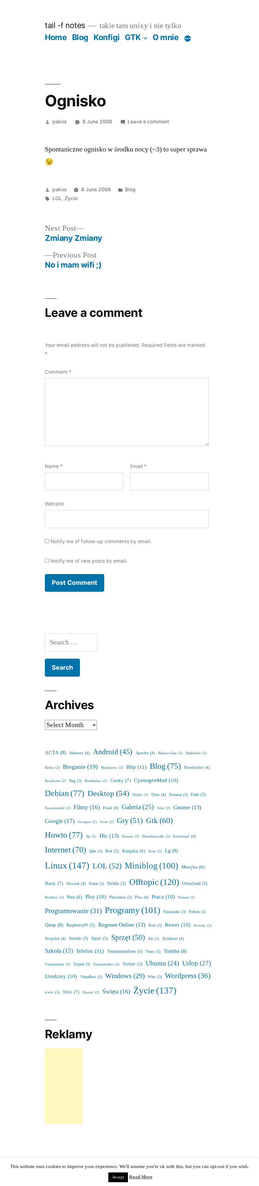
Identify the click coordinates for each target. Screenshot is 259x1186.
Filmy (87, 807)
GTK (133, 37)
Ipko (95, 851)
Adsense (79, 753)
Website (54, 504)
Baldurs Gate (170, 753)
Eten (198, 794)
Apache (145, 753)
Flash (110, 807)
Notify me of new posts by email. (89, 561)
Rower (177, 925)
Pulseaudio (174, 912)
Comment (58, 372)
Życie (71, 198)
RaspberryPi (80, 925)
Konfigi (106, 37)
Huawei (130, 836)
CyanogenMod (156, 780)
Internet (65, 850)
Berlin (52, 768)
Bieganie (80, 767)
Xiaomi (90, 992)
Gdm (163, 808)
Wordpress (188, 975)
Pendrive (54, 897)
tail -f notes (65, 25)
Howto (64, 835)
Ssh (153, 939)
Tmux (153, 951)
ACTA (55, 753)
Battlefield (196, 753)
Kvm (155, 851)
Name (54, 466)
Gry (130, 821)
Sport (99, 938)
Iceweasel (184, 836)
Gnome (187, 807)
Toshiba (175, 951)
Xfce (71, 992)
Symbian (173, 938)
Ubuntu (162, 963)
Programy (132, 910)
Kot (112, 851)
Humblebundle (156, 836)
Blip (136, 767)
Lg (171, 851)
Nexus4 (76, 883)
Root (155, 925)
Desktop (108, 793)
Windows (125, 976)
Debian (64, 793)
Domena (178, 794)
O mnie (165, 37)
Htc (109, 835)
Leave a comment (148, 122)
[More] (187, 38)
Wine (155, 977)
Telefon (90, 951)
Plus (141, 897)
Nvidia (116, 883)
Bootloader (197, 767)
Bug (75, 781)
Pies (74, 897)
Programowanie (73, 910)
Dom (158, 794)
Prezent (186, 897)
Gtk (159, 821)
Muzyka (193, 867)
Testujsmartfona (124, 951)
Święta (116, 991)
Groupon (87, 822)
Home (56, 37)
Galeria (138, 807)
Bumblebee (96, 781)
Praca (163, 896)
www (52, 992)
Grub (107, 822)
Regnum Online (121, 925)
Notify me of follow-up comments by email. (101, 541)
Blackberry (112, 768)
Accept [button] (118, 1177)
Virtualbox (91, 977)
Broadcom (55, 781)
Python (197, 912)
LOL (57, 198)
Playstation (120, 897)
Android (112, 752)
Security (203, 925)
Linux (67, 865)
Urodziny (61, 976)
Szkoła (59, 951)
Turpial (81, 964)
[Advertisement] (64, 1086)
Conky (120, 781)
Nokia (96, 883)
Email (138, 466)
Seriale (78, 938)
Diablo (140, 795)
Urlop (196, 963)
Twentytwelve (106, 964)
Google (60, 821)
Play (95, 896)
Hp (91, 836)
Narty (54, 884)
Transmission (57, 964)
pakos (59, 122)
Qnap (54, 925)
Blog (80, 37)
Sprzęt (128, 937)
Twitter (132, 964)
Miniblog (151, 865)
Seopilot (55, 938)
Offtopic (154, 882)
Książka (133, 851)
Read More (141, 1177)
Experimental (57, 808)
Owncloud (195, 883)
